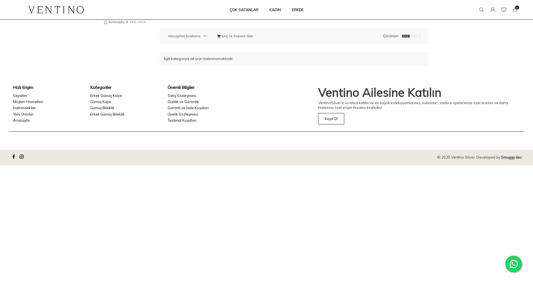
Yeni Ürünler (23, 114)
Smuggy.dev (511, 157)
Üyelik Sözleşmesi (183, 114)
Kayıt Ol (331, 118)
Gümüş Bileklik (102, 108)
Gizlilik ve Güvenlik (183, 101)
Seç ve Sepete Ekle (237, 36)
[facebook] (14, 157)
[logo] (56, 10)
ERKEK (297, 9)
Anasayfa (116, 22)
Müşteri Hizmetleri (28, 101)
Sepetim (20, 95)
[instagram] (22, 157)
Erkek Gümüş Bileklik (107, 114)
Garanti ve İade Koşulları (188, 108)
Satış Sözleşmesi (182, 95)
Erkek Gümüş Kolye (106, 95)
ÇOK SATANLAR (244, 9)
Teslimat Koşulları (182, 120)
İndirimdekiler (24, 108)
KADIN (275, 9)
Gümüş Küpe (100, 101)
